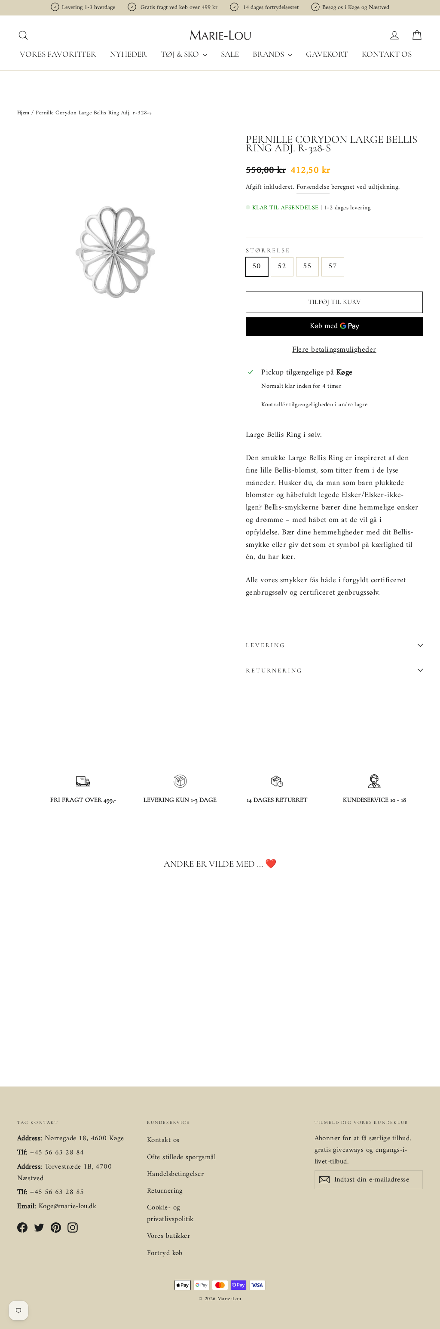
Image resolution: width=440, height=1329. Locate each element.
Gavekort (327, 54)
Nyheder (128, 54)
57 (332, 266)
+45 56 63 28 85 (57, 1192)
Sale (230, 54)
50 (256, 266)
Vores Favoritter (58, 54)
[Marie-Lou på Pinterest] (56, 1228)
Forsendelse (313, 187)
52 (282, 266)
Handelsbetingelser (175, 1174)
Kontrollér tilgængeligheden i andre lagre (314, 405)
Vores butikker (168, 1236)
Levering (265, 645)
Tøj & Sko (181, 54)
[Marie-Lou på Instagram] (72, 1228)
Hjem (24, 113)
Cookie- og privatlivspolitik (170, 1213)
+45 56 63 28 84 (57, 1152)
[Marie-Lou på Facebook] (22, 1228)
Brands (269, 54)
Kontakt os (387, 54)
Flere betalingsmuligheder (334, 350)
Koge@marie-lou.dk (67, 1206)
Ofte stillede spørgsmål (181, 1157)
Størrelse (268, 250)
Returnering (274, 670)
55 (307, 266)
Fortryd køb (165, 1253)
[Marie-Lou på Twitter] (39, 1228)
